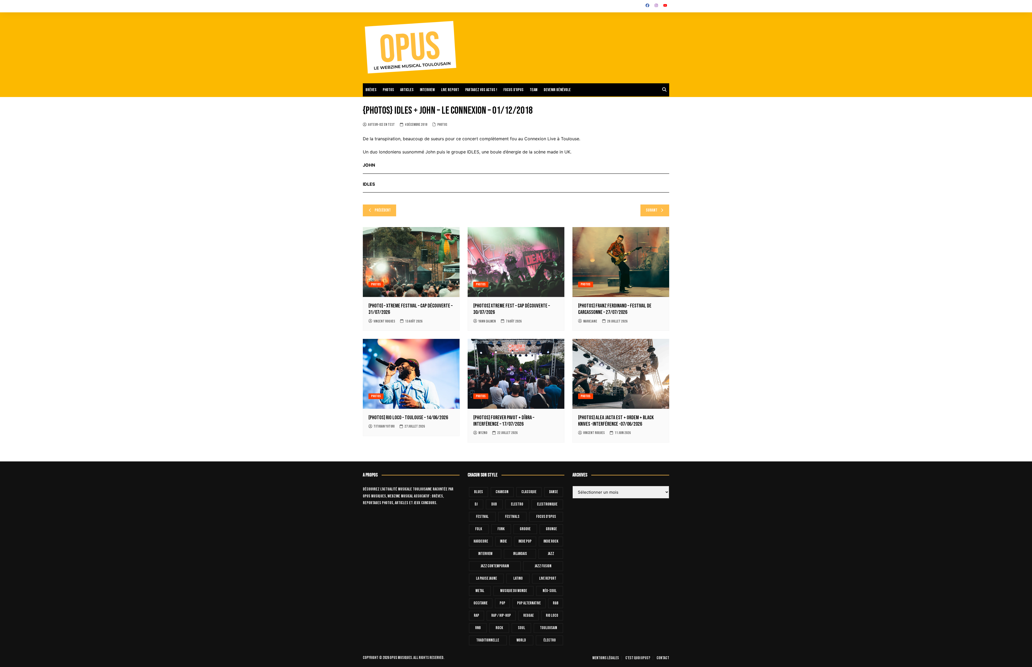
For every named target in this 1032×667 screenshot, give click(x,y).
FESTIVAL (482, 516)
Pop (502, 603)
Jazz (551, 553)
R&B (555, 603)
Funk (501, 529)
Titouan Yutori (384, 426)
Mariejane (590, 321)
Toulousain (548, 627)
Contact (663, 658)
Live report (450, 89)
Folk (478, 529)
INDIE (503, 541)
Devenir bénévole (557, 89)
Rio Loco (552, 615)
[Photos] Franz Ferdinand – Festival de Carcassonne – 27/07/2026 (614, 309)
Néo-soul (550, 590)
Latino (518, 578)
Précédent (383, 210)
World (521, 640)
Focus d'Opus (546, 516)
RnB (478, 627)
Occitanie (481, 603)
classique (528, 491)
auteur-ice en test (381, 124)
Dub (494, 504)
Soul (521, 627)
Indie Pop (525, 541)
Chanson (502, 491)
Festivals (512, 516)
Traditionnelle (487, 640)
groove (525, 529)
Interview (427, 89)
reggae (528, 615)
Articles (407, 89)
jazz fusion (543, 566)
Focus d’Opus (513, 89)
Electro (517, 504)
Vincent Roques (384, 321)
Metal (479, 590)
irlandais (520, 553)
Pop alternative (529, 603)
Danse (553, 491)
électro (549, 640)
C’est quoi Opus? (637, 658)
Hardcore (481, 541)
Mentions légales (605, 658)
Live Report (547, 578)
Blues (478, 491)
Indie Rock (550, 541)
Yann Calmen (487, 321)
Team (534, 89)
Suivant (651, 210)
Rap (476, 615)
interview (485, 553)
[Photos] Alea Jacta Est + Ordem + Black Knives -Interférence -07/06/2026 (616, 420)
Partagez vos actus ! (481, 89)
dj (476, 504)
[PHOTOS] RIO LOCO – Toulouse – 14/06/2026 (408, 417)
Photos (388, 89)
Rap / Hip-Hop (501, 615)
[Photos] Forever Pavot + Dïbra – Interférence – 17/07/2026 (503, 420)
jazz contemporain (495, 566)
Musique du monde (513, 590)
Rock (499, 627)
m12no (482, 433)
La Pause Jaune (486, 578)
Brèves (371, 89)
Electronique (547, 504)
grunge (551, 529)
